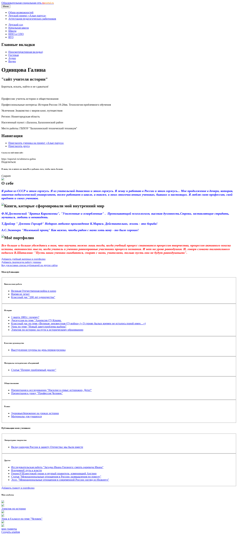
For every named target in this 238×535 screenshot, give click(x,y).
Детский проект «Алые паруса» (27, 15)
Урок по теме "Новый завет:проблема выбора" (39, 326)
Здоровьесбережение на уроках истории (35, 413)
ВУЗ (10, 37)
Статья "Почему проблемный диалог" (33, 369)
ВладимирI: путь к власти (26, 470)
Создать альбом (10, 531)
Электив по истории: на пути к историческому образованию (47, 329)
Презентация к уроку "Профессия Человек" (37, 393)
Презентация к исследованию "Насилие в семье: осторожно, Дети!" (51, 390)
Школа (12, 30)
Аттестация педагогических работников (32, 18)
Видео (12, 61)
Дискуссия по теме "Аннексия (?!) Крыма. (36, 320)
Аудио (12, 58)
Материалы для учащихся (26, 416)
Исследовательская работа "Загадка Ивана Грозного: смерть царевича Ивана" (57, 467)
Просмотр (25, 51)
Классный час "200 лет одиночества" (33, 297)
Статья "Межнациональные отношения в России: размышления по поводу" (56, 476)
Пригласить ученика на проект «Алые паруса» (36, 142)
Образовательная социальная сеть (27, 2)
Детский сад (15, 24)
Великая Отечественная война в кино (33, 290)
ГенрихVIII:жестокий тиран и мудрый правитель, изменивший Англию (54, 473)
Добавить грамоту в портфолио (17, 487)
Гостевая (13, 55)
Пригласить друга (19, 146)
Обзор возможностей (20, 12)
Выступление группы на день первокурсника (38, 349)
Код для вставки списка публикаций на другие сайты (29, 265)
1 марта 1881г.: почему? (25, 317)
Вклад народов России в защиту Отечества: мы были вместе (47, 447)
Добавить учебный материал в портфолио (23, 259)
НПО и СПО (16, 34)
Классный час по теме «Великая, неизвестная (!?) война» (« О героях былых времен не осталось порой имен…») (78, 323)
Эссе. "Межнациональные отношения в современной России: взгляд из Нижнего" (60, 479)
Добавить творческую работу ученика (21, 262)
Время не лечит (20, 294)
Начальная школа (18, 27)
